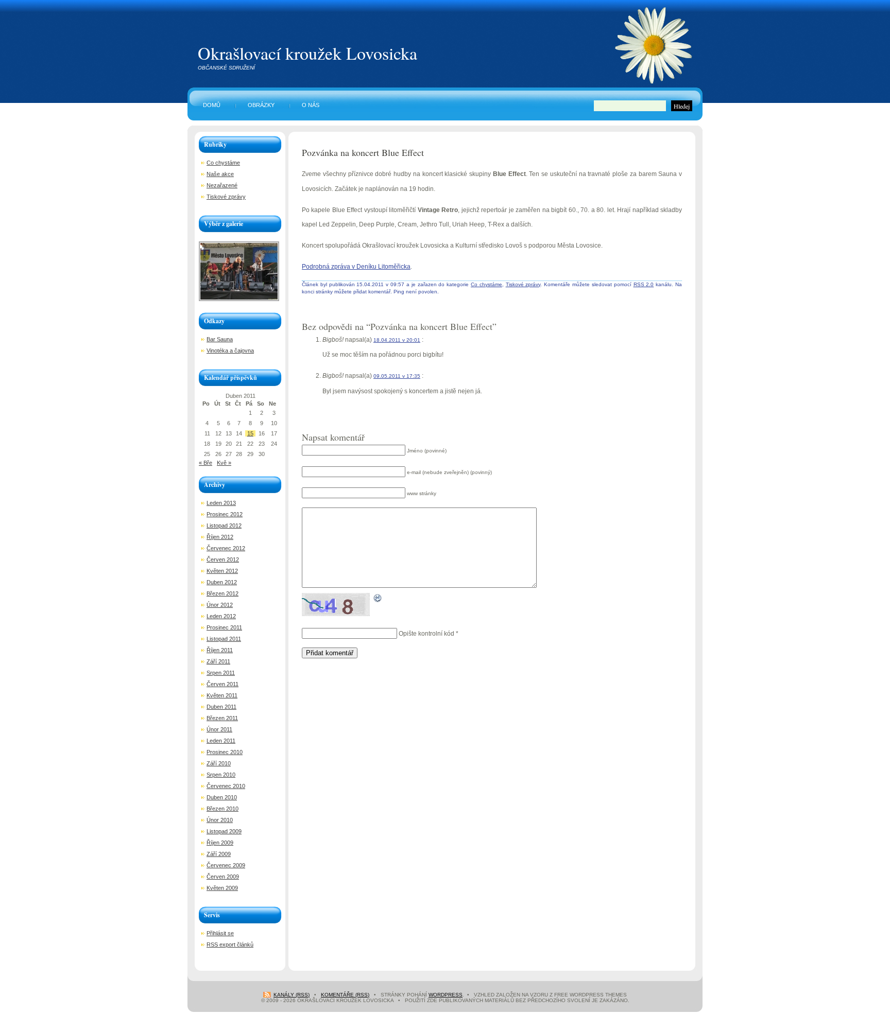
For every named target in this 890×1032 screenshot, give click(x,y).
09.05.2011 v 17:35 (396, 376)
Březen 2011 (222, 718)
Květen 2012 (222, 571)
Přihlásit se (220, 933)
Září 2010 (219, 763)
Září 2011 (218, 661)
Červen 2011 (222, 684)
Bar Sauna (220, 339)
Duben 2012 (222, 582)
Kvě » (224, 463)
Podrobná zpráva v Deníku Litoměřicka (356, 266)
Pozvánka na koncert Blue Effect (363, 152)
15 (250, 433)
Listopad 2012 (224, 525)
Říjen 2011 (220, 650)
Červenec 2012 (226, 548)
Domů (211, 105)
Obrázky (261, 105)
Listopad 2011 (224, 639)
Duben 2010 (222, 797)
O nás (310, 105)
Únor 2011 (219, 729)
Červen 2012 (223, 559)
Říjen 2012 (220, 537)
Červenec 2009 (226, 865)
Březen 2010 (222, 809)
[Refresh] (378, 595)
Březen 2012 (222, 593)
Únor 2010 (220, 820)
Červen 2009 (223, 876)
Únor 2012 (220, 605)
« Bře (205, 463)
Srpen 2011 (221, 673)
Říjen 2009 (220, 842)
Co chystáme (486, 284)
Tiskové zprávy (523, 284)
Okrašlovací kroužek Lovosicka (307, 53)
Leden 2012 (221, 616)
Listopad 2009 (224, 831)
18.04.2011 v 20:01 (396, 340)
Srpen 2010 (221, 775)
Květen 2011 (222, 695)
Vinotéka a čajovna (230, 350)
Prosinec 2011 (224, 627)
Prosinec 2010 (225, 752)
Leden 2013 (221, 503)
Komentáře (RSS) (345, 995)
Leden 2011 (221, 741)
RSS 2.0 (644, 284)
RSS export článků (230, 944)
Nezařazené (222, 185)
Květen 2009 (222, 888)
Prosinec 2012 (225, 514)
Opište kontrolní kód (426, 633)
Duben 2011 (221, 707)
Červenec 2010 (226, 786)
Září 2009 (219, 854)
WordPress (446, 995)
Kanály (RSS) (291, 995)
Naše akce (220, 174)
